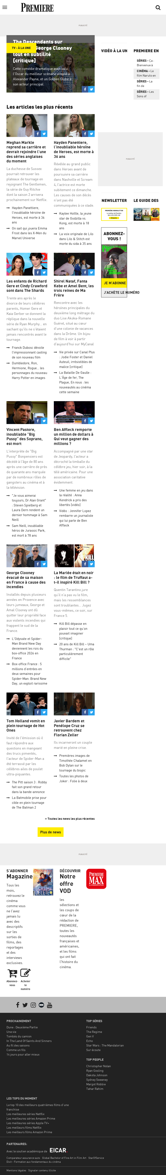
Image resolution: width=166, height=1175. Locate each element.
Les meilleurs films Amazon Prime (29, 1132)
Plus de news (50, 832)
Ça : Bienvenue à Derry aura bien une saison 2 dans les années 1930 (146, 64)
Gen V (90, 1036)
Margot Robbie (96, 1084)
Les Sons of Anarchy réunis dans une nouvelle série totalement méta (145, 95)
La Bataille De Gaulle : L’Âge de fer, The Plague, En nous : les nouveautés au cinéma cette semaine (75, 382)
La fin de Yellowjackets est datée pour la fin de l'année (146, 84)
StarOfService (96, 1157)
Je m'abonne (115, 283)
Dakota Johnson (96, 1075)
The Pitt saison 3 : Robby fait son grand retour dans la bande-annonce (29, 787)
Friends (91, 1027)
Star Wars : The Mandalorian (105, 1045)
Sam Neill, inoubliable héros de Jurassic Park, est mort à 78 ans (28, 530)
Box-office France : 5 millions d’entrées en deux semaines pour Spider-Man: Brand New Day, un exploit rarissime (29, 673)
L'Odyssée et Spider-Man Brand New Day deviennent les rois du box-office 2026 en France (27, 648)
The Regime (94, 1032)
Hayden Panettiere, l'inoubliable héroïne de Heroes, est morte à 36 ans (74, 149)
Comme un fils (16, 1050)
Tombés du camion (19, 1036)
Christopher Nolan (98, 1066)
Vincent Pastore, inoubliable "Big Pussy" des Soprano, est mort (24, 436)
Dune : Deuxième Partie (22, 1027)
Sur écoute (93, 1050)
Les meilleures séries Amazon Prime (30, 1118)
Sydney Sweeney (97, 1079)
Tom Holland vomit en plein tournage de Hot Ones (25, 725)
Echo (89, 1041)
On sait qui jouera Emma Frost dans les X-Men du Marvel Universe (29, 233)
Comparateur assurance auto (23, 1157)
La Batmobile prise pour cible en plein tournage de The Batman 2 (29, 802)
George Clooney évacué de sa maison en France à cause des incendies (26, 579)
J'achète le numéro (115, 292)
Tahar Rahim (94, 1088)
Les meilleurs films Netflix (24, 1127)
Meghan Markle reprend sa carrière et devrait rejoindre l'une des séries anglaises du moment (26, 151)
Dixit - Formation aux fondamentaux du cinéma (33, 1161)
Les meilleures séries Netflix (25, 1114)
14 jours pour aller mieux (23, 1054)
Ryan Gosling (95, 1070)
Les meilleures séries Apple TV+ (27, 1123)
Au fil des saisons (18, 1045)
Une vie (11, 1032)
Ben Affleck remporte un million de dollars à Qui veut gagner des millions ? (73, 436)
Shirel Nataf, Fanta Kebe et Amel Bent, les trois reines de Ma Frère (74, 288)
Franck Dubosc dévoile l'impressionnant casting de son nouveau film (29, 352)
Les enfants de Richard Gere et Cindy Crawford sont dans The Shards (26, 286)
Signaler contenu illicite (42, 1170)
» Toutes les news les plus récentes (70, 818)
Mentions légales (16, 1170)
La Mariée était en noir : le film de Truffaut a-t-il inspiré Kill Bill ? (74, 577)
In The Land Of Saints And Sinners (29, 1041)
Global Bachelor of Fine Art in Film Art (64, 1157)
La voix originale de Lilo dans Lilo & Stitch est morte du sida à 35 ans (76, 239)
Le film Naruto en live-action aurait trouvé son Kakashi (146, 74)
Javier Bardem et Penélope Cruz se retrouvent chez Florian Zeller (69, 728)
